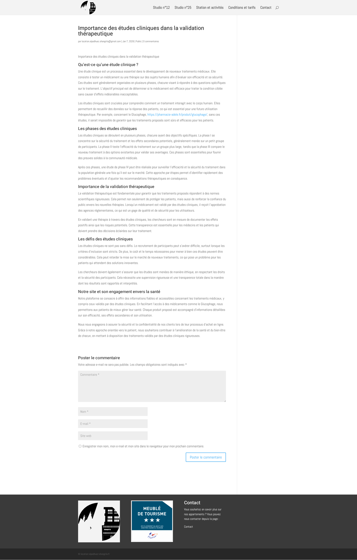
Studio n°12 (161, 8)
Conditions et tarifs (241, 8)
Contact (265, 8)
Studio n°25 (183, 8)
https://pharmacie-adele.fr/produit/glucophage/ (177, 114)
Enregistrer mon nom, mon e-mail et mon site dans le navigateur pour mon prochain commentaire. (143, 446)
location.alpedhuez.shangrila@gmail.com (101, 41)
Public (138, 41)
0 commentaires (151, 41)
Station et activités (209, 8)
